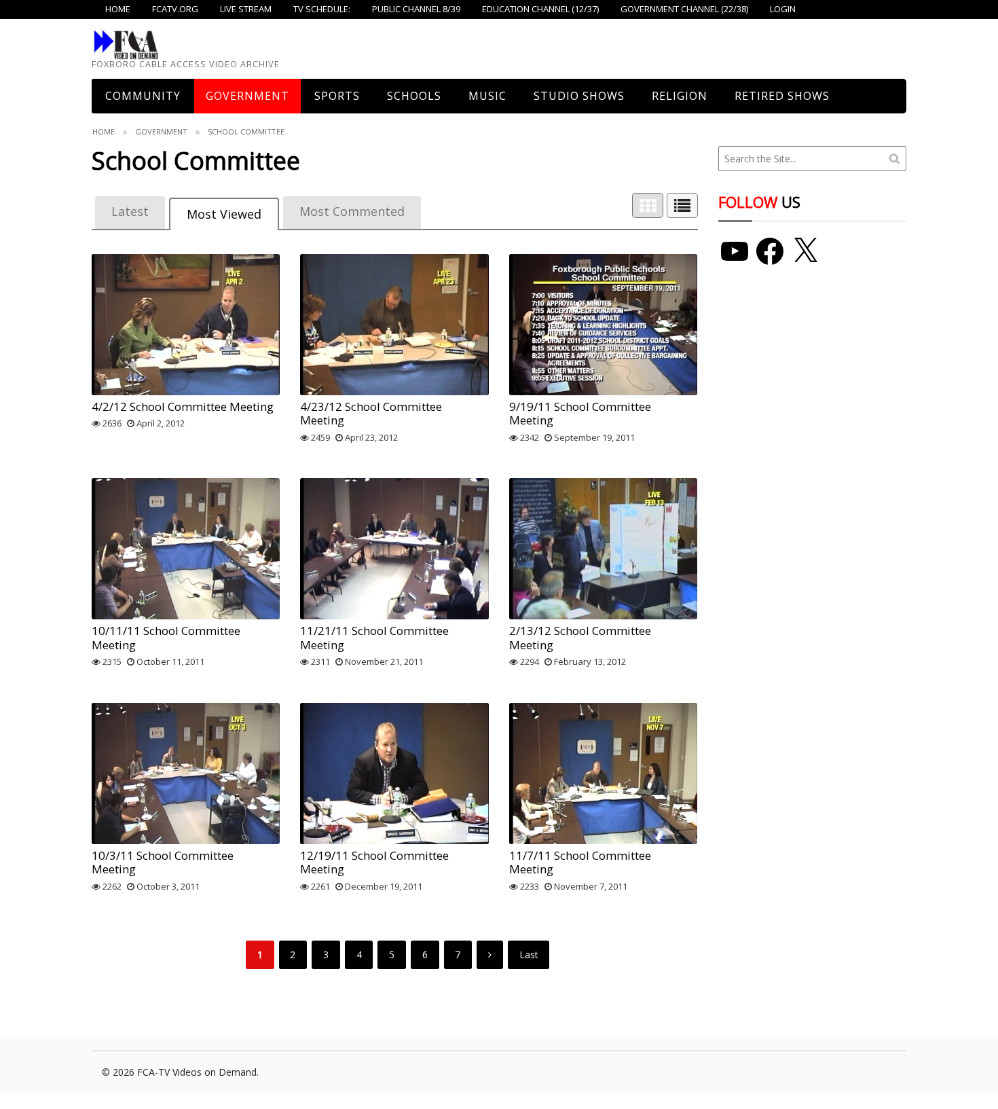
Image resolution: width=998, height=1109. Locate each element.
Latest (130, 211)
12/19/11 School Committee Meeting (374, 862)
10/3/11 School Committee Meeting (163, 862)
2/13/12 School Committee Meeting (580, 637)
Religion (679, 95)
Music (487, 95)
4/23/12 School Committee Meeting (371, 413)
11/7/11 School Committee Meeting (580, 862)
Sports (337, 95)
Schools (414, 95)
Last (528, 954)
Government (247, 95)
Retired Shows (782, 95)
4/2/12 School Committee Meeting (183, 406)
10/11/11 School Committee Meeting (166, 637)
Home (103, 131)
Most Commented (352, 211)
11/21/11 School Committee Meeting (374, 637)
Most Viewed (224, 214)
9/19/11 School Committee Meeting (580, 413)
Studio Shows (579, 95)
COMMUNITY (143, 95)
